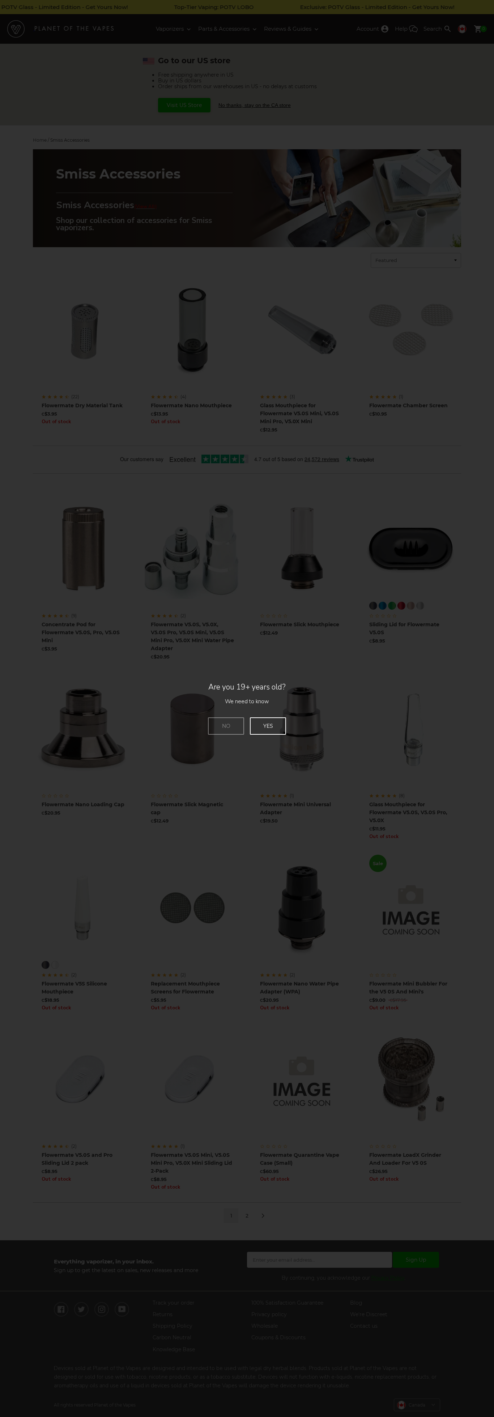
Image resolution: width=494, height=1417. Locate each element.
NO (226, 726)
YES (268, 726)
